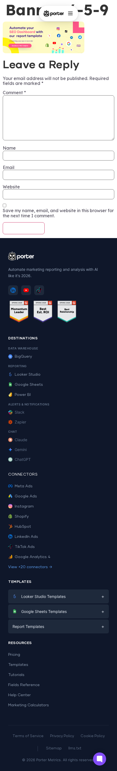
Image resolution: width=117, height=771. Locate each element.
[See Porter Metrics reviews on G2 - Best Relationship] (67, 312)
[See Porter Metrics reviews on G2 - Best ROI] (43, 312)
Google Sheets (29, 385)
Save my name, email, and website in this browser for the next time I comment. (58, 213)
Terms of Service (28, 736)
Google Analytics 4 (32, 557)
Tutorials (16, 675)
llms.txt (74, 748)
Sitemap (54, 748)
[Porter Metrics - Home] (54, 13)
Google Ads (26, 496)
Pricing (14, 655)
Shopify (22, 516)
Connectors (23, 474)
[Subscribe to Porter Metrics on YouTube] (26, 290)
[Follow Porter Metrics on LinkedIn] (13, 290)
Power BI (23, 395)
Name (9, 148)
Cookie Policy (93, 736)
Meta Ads (24, 486)
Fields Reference (24, 685)
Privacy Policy (62, 736)
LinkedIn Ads (26, 537)
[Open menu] (70, 13)
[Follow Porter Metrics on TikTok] (39, 290)
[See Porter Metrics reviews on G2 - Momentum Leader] (19, 312)
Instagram (24, 506)
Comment (14, 92)
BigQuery (23, 356)
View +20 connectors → (30, 567)
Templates (18, 665)
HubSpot (23, 527)
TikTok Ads (25, 547)
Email (8, 167)
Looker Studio (28, 374)
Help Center (19, 695)
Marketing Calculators (28, 705)
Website (11, 186)
